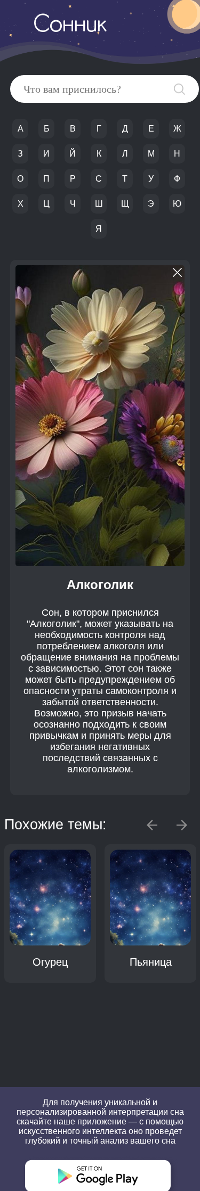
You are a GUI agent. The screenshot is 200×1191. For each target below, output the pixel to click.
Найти (179, 89)
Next (182, 825)
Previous (152, 825)
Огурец (50, 962)
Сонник (70, 25)
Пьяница (151, 962)
